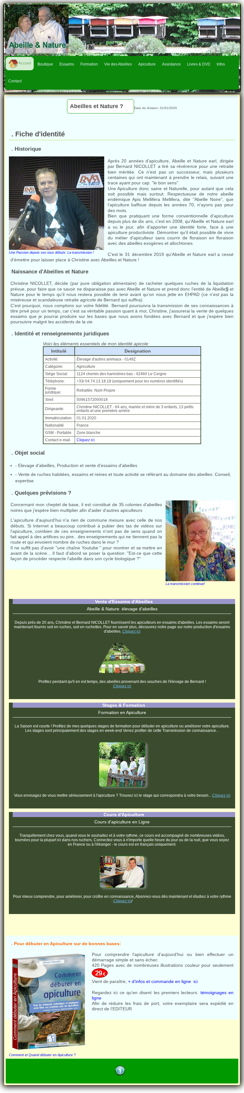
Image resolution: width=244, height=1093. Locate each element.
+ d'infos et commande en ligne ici (163, 981)
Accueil (24, 63)
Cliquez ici (86, 440)
